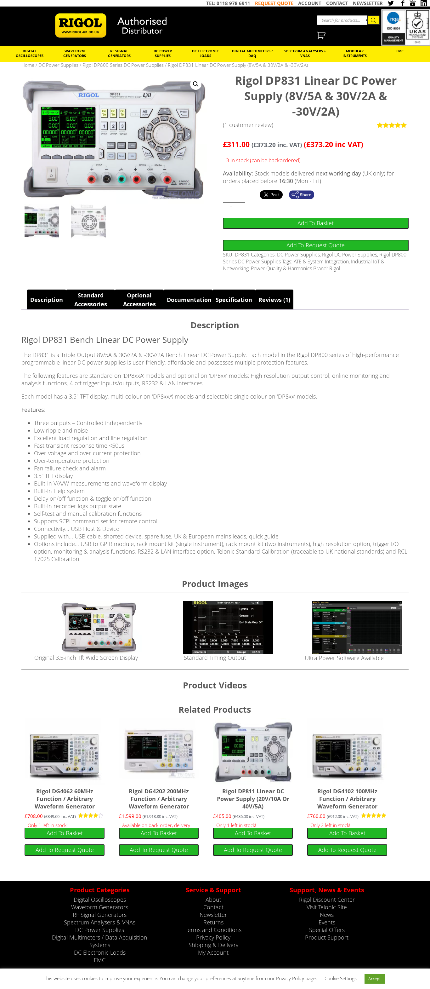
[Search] (373, 20)
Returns (213, 922)
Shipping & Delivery (213, 945)
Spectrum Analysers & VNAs (99, 922)
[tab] (46, 300)
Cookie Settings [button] (341, 978)
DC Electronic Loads (205, 53)
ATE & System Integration (321, 261)
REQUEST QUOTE (274, 3)
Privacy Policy (213, 937)
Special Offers (327, 930)
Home (27, 65)
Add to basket (315, 223)
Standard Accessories (90, 299)
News (327, 914)
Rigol (334, 268)
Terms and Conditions (213, 930)
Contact (213, 907)
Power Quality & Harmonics (281, 268)
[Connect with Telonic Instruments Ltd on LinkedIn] (423, 3)
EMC (400, 51)
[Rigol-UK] (114, 25)
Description (46, 299)
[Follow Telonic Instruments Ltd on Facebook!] (401, 3)
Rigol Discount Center (327, 899)
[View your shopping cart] (322, 36)
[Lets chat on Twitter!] (390, 3)
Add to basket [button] (65, 833)
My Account (213, 952)
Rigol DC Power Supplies (349, 254)
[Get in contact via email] (304, 194)
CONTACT (337, 3)
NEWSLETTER (368, 3)
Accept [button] (374, 978)
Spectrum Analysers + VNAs (305, 53)
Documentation (188, 299)
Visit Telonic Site (327, 907)
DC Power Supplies (163, 53)
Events (327, 922)
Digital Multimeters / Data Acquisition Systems (99, 941)
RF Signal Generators (119, 53)
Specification (234, 299)
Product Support (326, 937)
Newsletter (213, 914)
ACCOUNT (309, 3)
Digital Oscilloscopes (29, 53)
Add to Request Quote (315, 245)
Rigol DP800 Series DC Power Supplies (123, 65)
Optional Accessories (139, 299)
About (213, 899)
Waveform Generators (74, 53)
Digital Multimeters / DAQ (252, 53)
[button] (195, 84)
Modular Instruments (354, 53)
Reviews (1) (274, 299)
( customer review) (248, 125)
